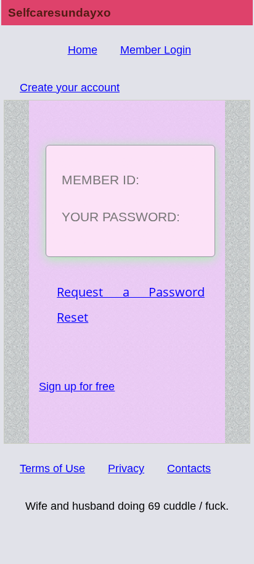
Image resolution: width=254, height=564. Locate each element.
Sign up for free (77, 386)
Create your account (70, 87)
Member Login (155, 50)
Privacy (126, 468)
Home (82, 50)
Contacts (189, 468)
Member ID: (100, 180)
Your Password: (121, 217)
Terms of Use (52, 468)
